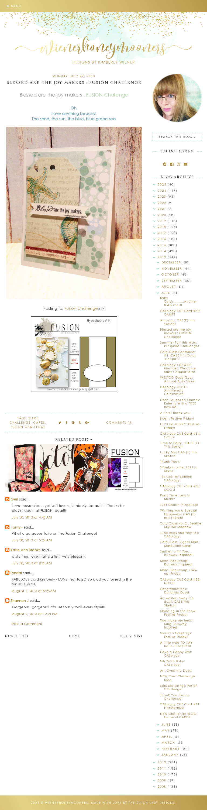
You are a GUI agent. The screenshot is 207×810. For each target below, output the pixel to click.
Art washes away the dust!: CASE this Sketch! (177, 601)
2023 (163, 196)
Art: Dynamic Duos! (176, 670)
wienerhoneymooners (66, 803)
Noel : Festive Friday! (177, 418)
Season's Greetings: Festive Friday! (176, 635)
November (172, 268)
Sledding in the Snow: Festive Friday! (178, 612)
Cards (39, 422)
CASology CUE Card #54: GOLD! (180, 435)
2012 (163, 762)
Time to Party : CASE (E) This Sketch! (179, 444)
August (169, 286)
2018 (163, 227)
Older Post (131, 636)
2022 (163, 203)
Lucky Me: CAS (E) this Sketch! (178, 454)
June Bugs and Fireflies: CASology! (179, 534)
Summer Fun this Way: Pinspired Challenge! (179, 344)
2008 (163, 786)
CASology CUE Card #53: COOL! (180, 488)
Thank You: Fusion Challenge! (175, 697)
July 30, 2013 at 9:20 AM (32, 562)
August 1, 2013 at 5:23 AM (34, 590)
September (172, 281)
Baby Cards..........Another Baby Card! (178, 301)
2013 (163, 257)
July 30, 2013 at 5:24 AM (32, 540)
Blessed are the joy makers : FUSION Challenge (175, 332)
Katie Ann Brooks (25, 549)
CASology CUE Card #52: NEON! (180, 581)
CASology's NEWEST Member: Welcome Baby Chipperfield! (178, 368)
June (166, 724)
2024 (163, 190)
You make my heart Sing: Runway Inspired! (176, 623)
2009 (163, 780)
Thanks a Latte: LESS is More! (178, 469)
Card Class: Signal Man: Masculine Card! (179, 543)
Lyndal (16, 572)
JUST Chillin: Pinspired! (179, 505)
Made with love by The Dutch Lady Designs (133, 803)
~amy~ (17, 527)
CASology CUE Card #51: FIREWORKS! (180, 706)
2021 (163, 209)
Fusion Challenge (81, 308)
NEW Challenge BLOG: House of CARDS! (179, 715)
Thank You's (170, 461)
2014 (163, 251)
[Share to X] (60, 422)
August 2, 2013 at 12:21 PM (34, 613)
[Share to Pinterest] (73, 422)
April (167, 737)
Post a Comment (27, 623)
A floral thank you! (175, 413)
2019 (163, 221)
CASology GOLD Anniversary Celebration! (173, 390)
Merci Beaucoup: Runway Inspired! (176, 562)
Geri (14, 499)
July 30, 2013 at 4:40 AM (32, 517)
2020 (163, 215)
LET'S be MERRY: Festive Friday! (179, 426)
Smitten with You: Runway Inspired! (176, 553)
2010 (163, 774)
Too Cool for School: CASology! (176, 478)
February (171, 749)
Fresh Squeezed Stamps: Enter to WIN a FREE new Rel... (180, 403)
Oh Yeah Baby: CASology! (172, 663)
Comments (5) (119, 422)
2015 (163, 245)
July (166, 293)
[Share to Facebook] (67, 422)
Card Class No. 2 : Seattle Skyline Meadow (181, 525)
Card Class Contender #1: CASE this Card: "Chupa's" (178, 355)
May (166, 730)
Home (74, 636)
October (171, 274)
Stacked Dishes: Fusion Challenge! (179, 687)
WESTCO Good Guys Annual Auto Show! (178, 379)
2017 (163, 233)
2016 (163, 239)
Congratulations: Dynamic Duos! (174, 590)
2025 (163, 184)
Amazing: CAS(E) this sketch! (177, 322)
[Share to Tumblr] (80, 422)
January (170, 755)
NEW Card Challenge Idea (177, 678)
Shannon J (20, 600)
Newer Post (17, 636)
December (171, 262)
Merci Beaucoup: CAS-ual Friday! (179, 571)
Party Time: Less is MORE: (175, 497)
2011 (163, 768)
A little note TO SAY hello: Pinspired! (176, 644)
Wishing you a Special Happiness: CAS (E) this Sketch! (178, 513)
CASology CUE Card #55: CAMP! (180, 312)
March (169, 742)
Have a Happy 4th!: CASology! (176, 653)
